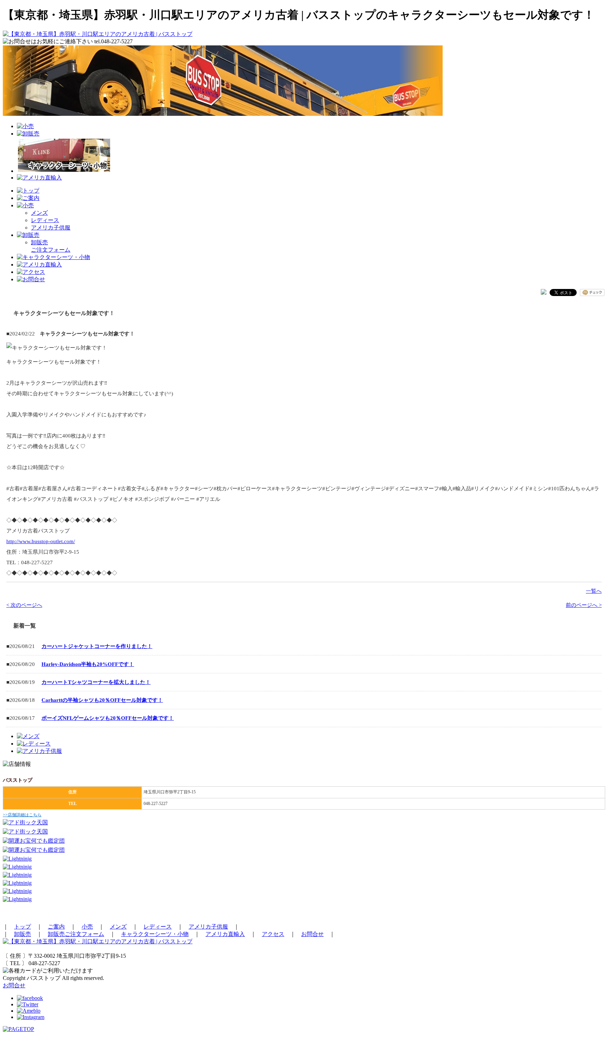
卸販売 (22, 934)
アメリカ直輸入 (225, 934)
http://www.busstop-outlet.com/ (40, 541)
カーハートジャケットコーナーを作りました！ (97, 646)
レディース (45, 220)
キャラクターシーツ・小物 (155, 934)
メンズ (39, 213)
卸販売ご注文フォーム (76, 934)
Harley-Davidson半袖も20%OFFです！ (88, 664)
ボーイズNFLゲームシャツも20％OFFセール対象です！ (108, 718)
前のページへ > (584, 605)
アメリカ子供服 (50, 228)
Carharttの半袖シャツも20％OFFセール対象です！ (102, 700)
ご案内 (56, 927)
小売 (87, 927)
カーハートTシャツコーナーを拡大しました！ (96, 682)
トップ (22, 927)
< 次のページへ (24, 605)
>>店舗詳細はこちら (22, 814)
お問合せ (312, 934)
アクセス (273, 934)
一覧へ (594, 591)
